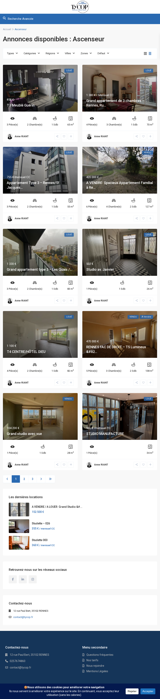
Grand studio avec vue (24, 434)
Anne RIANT (22, 136)
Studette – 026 (41, 523)
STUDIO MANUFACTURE (105, 434)
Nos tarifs (92, 660)
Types (10, 53)
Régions (50, 53)
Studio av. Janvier (100, 269)
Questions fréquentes (99, 654)
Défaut (101, 53)
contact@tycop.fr (23, 617)
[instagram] (33, 579)
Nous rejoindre (95, 665)
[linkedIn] (23, 579)
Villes (68, 53)
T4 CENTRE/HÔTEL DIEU (26, 352)
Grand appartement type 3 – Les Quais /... (39, 269)
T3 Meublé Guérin (21, 105)
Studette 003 (40, 540)
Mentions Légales (97, 671)
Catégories (30, 53)
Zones (84, 53)
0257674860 (17, 661)
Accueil (7, 29)
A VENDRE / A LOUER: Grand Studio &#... (57, 506)
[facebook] (13, 579)
